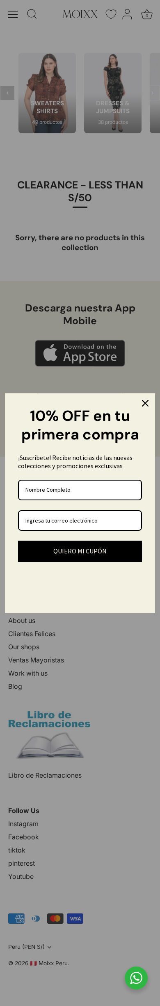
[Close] (145, 403)
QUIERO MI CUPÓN (80, 551)
